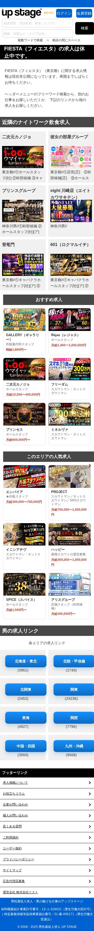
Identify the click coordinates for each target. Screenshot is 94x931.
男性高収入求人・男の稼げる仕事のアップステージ (47, 901)
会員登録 (84, 13)
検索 (84, 28)
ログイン (64, 13)
